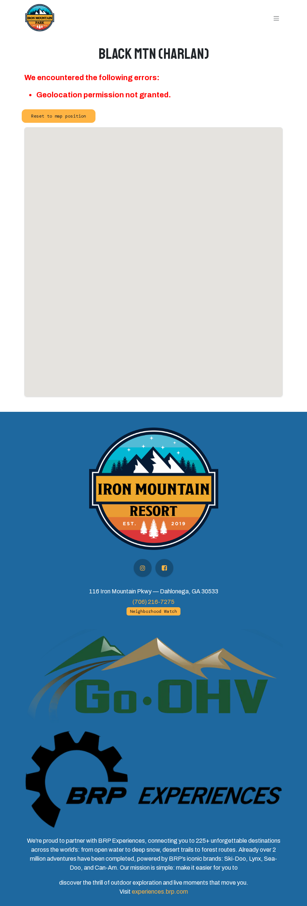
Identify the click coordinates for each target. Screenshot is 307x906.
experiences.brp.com (160, 891)
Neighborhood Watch (153, 611)
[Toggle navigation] (276, 17)
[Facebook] (164, 568)
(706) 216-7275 (153, 602)
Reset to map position (58, 116)
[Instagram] (143, 568)
